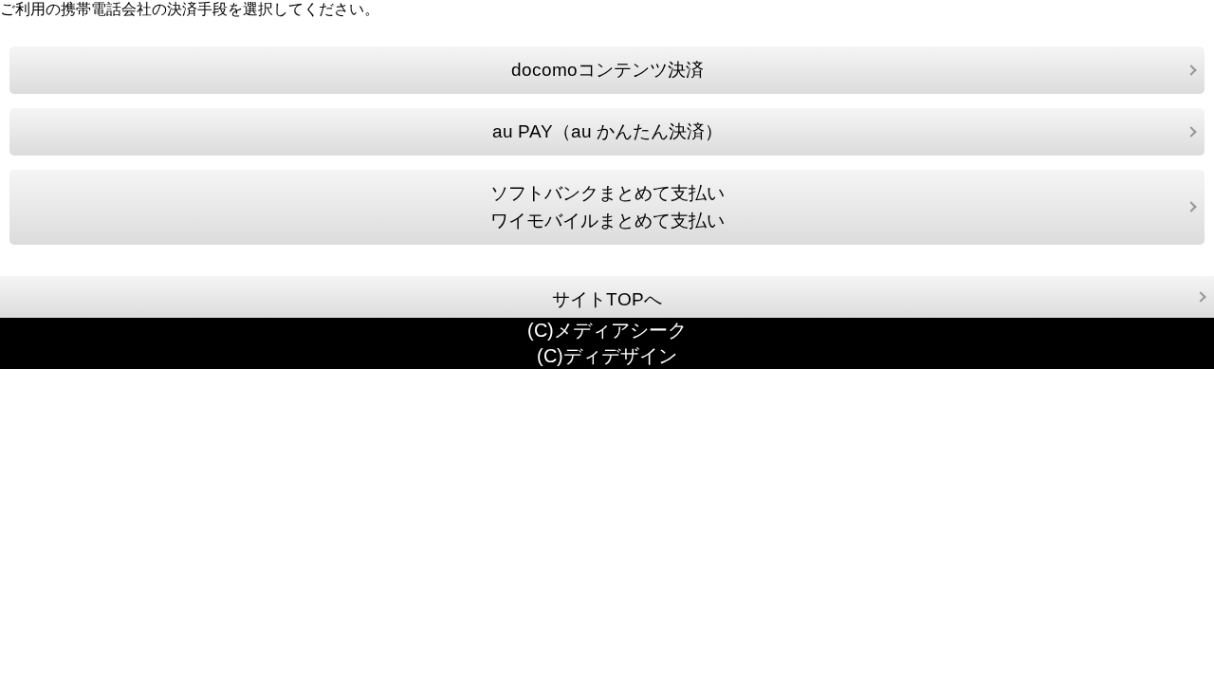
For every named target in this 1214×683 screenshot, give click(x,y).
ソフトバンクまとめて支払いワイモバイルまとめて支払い (607, 207)
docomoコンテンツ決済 (607, 70)
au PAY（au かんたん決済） (607, 131)
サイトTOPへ (607, 299)
